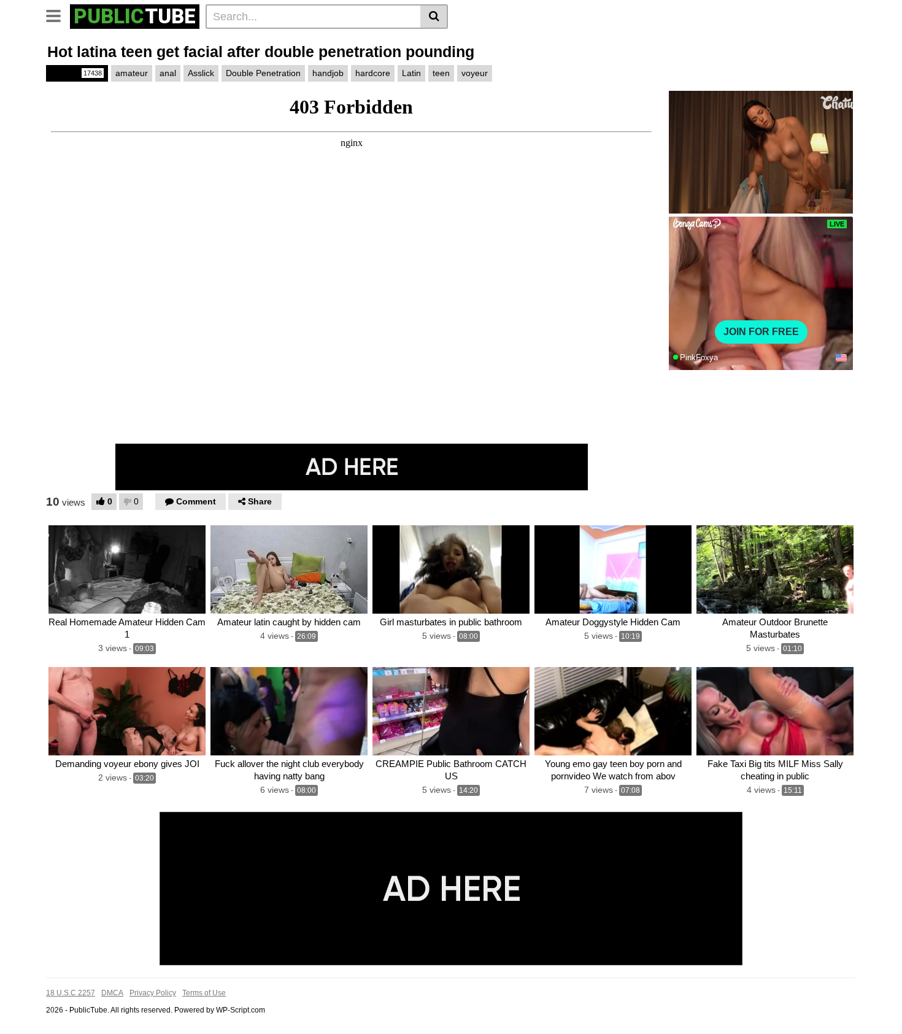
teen (441, 73)
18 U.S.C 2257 (70, 993)
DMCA (112, 993)
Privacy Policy (152, 993)
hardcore (372, 73)
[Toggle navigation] (58, 14)
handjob (328, 73)
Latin (411, 73)
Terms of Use (204, 993)
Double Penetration (263, 73)
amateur (131, 73)
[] (434, 16)
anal (168, 73)
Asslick (201, 73)
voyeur (474, 73)
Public (76, 73)
